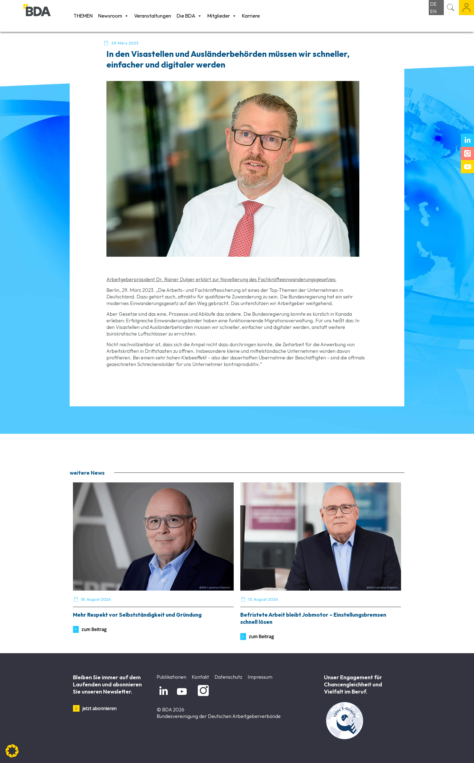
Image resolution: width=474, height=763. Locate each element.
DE (433, 4)
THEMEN (83, 16)
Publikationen (171, 677)
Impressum (260, 677)
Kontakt (200, 677)
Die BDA (186, 16)
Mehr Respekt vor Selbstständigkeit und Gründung (137, 614)
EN (433, 11)
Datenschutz (228, 677)
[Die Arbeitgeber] (47, 16)
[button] (12, 751)
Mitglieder (218, 16)
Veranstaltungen (152, 16)
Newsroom (110, 16)
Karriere (251, 16)
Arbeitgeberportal (466, 7)
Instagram (202, 696)
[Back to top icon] (447, 752)
